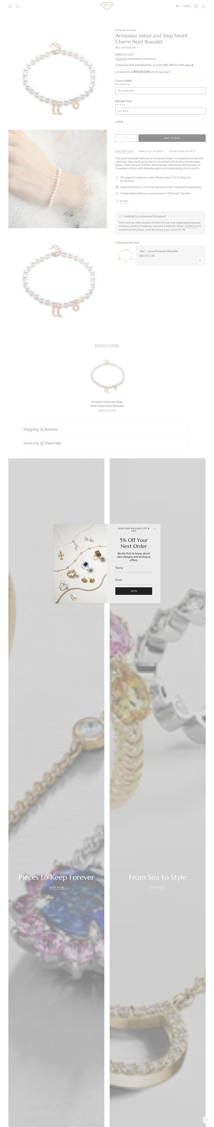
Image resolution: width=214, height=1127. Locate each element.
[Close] (154, 528)
